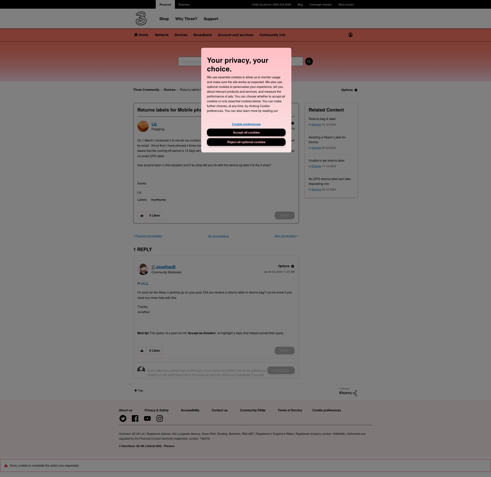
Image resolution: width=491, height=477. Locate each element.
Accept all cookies (246, 132)
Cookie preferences (246, 124)
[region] (246, 100)
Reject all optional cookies (246, 142)
